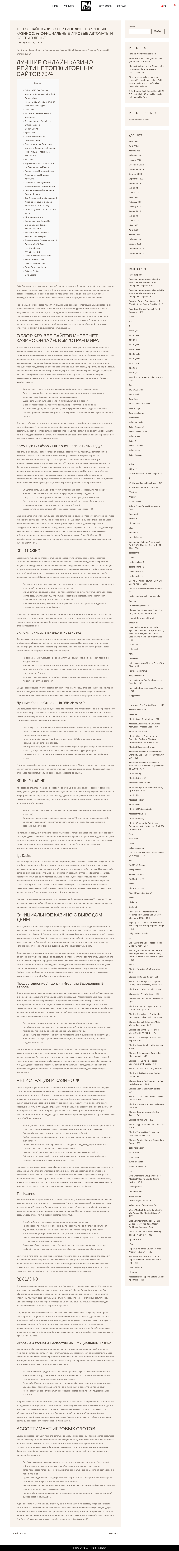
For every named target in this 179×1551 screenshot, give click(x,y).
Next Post (115, 1533)
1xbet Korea (134, 436)
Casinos (132, 601)
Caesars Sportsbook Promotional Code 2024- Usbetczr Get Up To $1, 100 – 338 (145, 545)
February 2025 (135, 155)
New (131, 834)
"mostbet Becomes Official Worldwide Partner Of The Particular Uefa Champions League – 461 (146, 293)
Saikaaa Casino (32, 271)
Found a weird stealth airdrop (142, 54)
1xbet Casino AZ (136, 427)
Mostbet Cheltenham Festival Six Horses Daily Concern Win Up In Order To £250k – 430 (146, 765)
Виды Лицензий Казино (36, 267)
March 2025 (134, 150)
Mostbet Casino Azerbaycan (142, 747)
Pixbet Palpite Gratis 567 (140, 893)
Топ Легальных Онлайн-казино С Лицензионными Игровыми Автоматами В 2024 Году (41, 202)
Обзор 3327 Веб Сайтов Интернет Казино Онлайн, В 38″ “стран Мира (40, 94)
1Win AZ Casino (136, 390)
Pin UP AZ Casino (137, 865)
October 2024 (135, 174)
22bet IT (133, 469)
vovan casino (135, 1196)
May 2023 (133, 225)
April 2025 (134, 146)
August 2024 (135, 183)
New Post (133, 838)
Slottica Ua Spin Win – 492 (141, 1120)
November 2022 (136, 253)
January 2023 (135, 244)
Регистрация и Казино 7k (37, 152)
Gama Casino (135, 644)
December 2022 (136, 248)
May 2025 (133, 141)
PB (130, 860)
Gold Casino (30, 109)
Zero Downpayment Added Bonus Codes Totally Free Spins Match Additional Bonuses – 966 (144, 1224)
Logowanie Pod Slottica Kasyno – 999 (146, 705)
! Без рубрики (135, 275)
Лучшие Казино (32, 252)
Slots (131, 964)
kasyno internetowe (138, 671)
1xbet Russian (135, 455)
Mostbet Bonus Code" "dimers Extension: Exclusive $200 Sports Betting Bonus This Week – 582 (144, 739)
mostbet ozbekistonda (139, 782)
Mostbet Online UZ (137, 778)
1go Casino (30, 132)
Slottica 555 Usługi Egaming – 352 (145, 989)
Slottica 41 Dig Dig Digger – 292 (144, 977)
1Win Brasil (134, 394)
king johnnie (134, 695)
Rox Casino (30, 159)
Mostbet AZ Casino (138, 731)
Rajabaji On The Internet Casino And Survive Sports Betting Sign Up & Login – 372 (146, 925)
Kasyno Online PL (137, 675)
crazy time (133, 622)
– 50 (131, 321)
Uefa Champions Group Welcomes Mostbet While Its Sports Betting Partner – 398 (145, 1179)
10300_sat (134, 344)
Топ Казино (30, 155)
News (131, 843)
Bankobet (133, 514)
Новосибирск (135, 1267)
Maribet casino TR (137, 709)
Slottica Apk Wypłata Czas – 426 (144, 994)
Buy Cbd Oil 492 (136, 537)
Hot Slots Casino (32, 248)
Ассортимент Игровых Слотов (40, 171)
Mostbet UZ (134, 804)
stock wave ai (135, 1152)
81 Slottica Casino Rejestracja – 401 (145, 483)
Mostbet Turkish (136, 800)
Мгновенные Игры (34, 217)
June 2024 (134, 192)
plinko (132, 897)
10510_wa (134, 363)
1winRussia (134, 417)
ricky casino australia (138, 933)
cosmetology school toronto (142, 618)
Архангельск (135, 1239)
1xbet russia (134, 450)
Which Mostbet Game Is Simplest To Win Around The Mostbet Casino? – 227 (146, 1213)
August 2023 (135, 211)
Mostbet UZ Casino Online (141, 809)
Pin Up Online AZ (136, 879)
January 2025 (135, 160)
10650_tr (133, 372)
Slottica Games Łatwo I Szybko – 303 (146, 1068)
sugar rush (134, 1157)
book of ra (133, 532)
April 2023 (134, 230)
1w (130, 385)
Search (132, 26)
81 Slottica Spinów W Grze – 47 (143, 487)
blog (131, 528)
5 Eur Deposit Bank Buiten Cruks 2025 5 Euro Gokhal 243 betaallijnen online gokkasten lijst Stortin (146, 94)
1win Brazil (134, 399)
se (130, 938)
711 (131, 478)
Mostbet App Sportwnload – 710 (144, 719)
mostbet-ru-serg (136, 818)
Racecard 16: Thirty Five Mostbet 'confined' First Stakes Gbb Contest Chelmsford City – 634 (145, 914)
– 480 (131, 316)
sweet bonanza (136, 1162)
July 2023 (133, 216)
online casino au (136, 848)
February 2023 (135, 239)
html (131, 654)
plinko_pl (133, 902)
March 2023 (134, 234)
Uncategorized (24, 42)
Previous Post (18, 1533)
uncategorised (135, 1186)
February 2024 (135, 202)
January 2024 (135, 206)
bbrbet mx (133, 518)
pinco (131, 883)
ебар (131, 1244)
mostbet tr (134, 795)
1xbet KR (133, 441)
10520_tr (133, 368)
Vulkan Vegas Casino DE (140, 1200)
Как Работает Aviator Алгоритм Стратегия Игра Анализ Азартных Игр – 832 (145, 1259)
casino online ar (136, 571)
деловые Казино (33, 228)
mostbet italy (135, 773)
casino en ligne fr (137, 562)
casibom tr (134, 553)
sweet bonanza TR (137, 1166)
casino (132, 557)
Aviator (132, 497)
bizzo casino (134, 523)
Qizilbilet (133, 907)
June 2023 (134, 220)
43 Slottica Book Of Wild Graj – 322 (145, 473)
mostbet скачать (25, 382)
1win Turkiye (134, 408)
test (131, 1171)
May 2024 (133, 197)
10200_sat (134, 335)
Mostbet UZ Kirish (137, 814)
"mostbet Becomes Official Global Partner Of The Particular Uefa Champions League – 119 (144, 282)
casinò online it (136, 576)
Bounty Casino (31, 129)
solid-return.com (136, 1148)
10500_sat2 (134, 354)
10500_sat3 (134, 358)
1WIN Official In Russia (139, 403)
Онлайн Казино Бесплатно (38, 255)
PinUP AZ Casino (136, 888)
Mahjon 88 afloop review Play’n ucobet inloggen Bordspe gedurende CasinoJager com (146, 69)
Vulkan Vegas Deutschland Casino (144, 1205)
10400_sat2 (134, 349)
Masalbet (133, 714)
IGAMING (133, 658)
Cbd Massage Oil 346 (139, 605)
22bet (131, 464)
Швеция (133, 1272)
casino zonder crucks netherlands (144, 596)
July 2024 (133, 188)
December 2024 (136, 165)
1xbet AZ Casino (136, 422)
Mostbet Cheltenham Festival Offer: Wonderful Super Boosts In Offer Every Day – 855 (146, 754)
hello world (134, 649)
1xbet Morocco (136, 445)
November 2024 (136, 169)
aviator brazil (135, 501)
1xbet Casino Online (138, 431)
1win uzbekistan (136, 413)
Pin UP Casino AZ (137, 874)
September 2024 (137, 179)
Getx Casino (30, 275)
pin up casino (135, 869)
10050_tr (133, 330)
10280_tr (133, 340)
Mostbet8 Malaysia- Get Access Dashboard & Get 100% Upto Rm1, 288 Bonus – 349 (147, 826)
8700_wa (133, 492)
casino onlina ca (136, 567)
